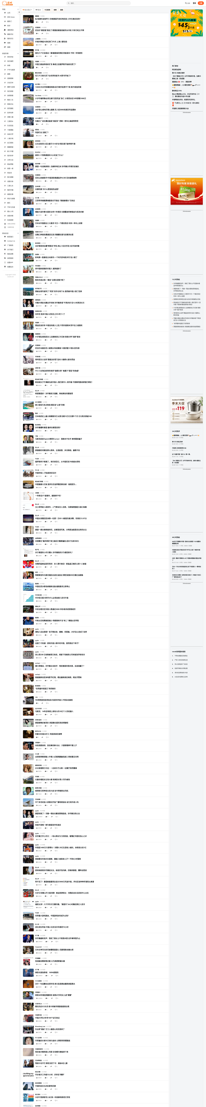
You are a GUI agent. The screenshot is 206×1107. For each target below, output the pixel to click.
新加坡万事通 (39, 379)
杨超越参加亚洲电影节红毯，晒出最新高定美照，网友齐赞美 (58, 677)
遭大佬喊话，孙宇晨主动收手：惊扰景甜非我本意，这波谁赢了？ (60, 666)
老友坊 (9, 173)
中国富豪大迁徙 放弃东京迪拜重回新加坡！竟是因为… (56, 484)
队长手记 (37, 152)
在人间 (37, 924)
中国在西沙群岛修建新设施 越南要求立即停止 (52, 586)
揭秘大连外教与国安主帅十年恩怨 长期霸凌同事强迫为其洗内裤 (59, 212)
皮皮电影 (37, 164)
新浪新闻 (37, 686)
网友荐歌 (10, 164)
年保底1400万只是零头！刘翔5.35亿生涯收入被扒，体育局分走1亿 (60, 847)
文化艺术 (10, 83)
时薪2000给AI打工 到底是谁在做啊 (48, 734)
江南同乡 (10, 121)
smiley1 (37, 663)
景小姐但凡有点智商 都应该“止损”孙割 (50, 405)
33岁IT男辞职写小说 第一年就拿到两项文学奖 (52, 1097)
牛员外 (37, 459)
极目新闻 (37, 243)
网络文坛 (10, 104)
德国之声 (37, 606)
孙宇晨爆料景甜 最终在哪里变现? (48, 427)
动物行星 (37, 368)
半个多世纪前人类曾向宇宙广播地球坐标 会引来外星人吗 (57, 802)
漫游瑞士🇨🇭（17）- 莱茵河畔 (182, 82)
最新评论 (10, 34)
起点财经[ (38, 425)
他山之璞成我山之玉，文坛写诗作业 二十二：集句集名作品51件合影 (186, 95)
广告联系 (10, 245)
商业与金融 (11, 198)
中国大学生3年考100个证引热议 (47, 1018)
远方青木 (37, 84)
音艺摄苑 (10, 108)
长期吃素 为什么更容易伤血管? (47, 189)
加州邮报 (37, 1106)
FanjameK (38, 947)
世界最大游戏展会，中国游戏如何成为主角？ (52, 915)
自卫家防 (10, 143)
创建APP (10, 262)
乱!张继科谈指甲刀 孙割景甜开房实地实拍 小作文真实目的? (57, 19)
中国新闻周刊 (39, 1049)
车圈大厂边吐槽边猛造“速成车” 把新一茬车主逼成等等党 (56, 121)
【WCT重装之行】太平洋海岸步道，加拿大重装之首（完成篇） (186, 77)
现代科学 (10, 156)
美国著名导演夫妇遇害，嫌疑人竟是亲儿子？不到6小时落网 (58, 859)
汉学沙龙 (10, 160)
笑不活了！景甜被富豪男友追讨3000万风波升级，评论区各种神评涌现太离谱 (64, 881)
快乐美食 (10, 91)
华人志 (37, 470)
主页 (8, 13)
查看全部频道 (11, 224)
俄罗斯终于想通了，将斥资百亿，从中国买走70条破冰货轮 (57, 461)
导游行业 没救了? (41, 132)
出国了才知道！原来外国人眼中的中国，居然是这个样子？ (57, 643)
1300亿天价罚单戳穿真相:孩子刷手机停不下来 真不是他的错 (58, 87)
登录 (194, 3)
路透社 (37, 584)
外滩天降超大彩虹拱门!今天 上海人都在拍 (51, 41)
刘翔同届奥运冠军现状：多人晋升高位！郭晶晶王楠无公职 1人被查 (60, 564)
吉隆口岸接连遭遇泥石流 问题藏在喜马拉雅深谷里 (54, 234)
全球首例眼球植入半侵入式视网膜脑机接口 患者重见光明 (57, 757)
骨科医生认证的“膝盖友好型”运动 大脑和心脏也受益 (55, 359)
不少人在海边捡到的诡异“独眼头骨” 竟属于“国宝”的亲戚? (57, 371)
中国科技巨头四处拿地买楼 (45, 1086)
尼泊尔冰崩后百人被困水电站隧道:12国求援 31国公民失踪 (57, 348)
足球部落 (37, 209)
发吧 (36, 572)
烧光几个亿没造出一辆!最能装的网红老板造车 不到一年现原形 (59, 53)
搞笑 (8, 74)
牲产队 (37, 550)
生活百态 (10, 125)
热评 (8, 26)
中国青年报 (38, 1015)
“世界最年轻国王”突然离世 (45, 688)
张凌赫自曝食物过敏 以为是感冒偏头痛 (50, 961)
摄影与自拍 (11, 87)
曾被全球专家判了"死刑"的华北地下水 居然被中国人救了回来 (58, 291)
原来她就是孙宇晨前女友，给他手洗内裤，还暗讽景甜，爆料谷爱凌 (61, 870)
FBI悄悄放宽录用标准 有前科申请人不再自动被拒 (54, 700)
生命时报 (37, 186)
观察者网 (37, 300)
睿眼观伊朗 (38, 765)
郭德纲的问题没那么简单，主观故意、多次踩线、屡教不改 (57, 450)
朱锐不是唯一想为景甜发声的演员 (48, 825)
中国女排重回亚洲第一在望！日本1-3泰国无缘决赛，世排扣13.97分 (61, 518)
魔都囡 (37, 16)
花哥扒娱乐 (38, 720)
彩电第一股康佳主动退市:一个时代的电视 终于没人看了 (56, 257)
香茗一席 (10, 168)
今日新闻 (47, 10)
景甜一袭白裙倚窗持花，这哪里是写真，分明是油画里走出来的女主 (61, 529)
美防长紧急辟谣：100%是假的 (46, 972)
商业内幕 (37, 1072)
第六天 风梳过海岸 (178, 73)
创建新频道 (11, 227)
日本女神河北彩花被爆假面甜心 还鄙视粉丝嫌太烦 (54, 950)
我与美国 (10, 177)
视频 (8, 43)
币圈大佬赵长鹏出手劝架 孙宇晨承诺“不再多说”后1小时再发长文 (59, 303)
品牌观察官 (38, 538)
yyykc (37, 629)
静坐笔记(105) (177, 91)
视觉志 (37, 130)
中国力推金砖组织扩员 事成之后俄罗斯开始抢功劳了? (55, 64)
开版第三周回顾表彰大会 (180, 108)
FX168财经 (38, 981)
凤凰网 (37, 61)
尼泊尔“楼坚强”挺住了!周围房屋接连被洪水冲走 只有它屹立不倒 (59, 30)
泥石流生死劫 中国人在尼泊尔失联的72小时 (51, 927)
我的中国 (10, 190)
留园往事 (10, 194)
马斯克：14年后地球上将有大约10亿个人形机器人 (54, 711)
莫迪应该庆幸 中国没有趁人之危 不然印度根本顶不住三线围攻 (58, 325)
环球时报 (37, 357)
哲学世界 (10, 113)
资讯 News (11, 17)
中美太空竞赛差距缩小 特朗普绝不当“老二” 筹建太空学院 (57, 620)
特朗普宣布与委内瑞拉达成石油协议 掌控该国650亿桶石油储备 (59, 575)
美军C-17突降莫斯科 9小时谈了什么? (49, 155)
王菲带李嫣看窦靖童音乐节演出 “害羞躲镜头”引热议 (55, 200)
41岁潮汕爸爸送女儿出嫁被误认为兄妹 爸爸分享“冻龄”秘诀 (57, 337)
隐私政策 (10, 254)
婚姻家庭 (10, 147)
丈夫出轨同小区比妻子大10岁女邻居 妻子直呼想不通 (55, 144)
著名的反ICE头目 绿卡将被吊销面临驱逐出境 (52, 1006)
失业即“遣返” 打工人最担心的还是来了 (50, 1029)
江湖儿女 (10, 186)
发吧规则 (10, 258)
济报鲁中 (37, 743)
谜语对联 (10, 216)
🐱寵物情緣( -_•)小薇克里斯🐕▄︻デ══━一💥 (186, 86)
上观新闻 (37, 39)
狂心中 (37, 391)
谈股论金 (10, 181)
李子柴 (37, 50)
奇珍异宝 (10, 57)
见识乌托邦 (38, 709)
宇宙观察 (37, 799)
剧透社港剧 (38, 788)
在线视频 (10, 220)
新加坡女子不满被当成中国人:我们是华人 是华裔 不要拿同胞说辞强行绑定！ (64, 382)
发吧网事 (10, 95)
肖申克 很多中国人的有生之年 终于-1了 (50, 314)
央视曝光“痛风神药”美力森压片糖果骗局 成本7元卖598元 (57, 541)
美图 (8, 47)
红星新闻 (37, 27)
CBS (36, 697)
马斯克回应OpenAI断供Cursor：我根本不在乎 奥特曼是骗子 (58, 439)
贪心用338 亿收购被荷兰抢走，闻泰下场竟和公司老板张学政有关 (60, 654)
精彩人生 (10, 100)
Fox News (38, 95)
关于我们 (10, 250)
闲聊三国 (10, 117)
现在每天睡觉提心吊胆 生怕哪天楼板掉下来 (51, 1052)
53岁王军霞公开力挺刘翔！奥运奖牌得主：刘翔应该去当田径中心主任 (62, 893)
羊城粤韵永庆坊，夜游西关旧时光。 (184, 100)
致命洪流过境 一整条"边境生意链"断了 (50, 280)
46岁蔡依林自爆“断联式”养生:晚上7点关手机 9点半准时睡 (57, 246)
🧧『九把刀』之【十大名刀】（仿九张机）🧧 (186, 104)
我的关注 (10, 38)
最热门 (9, 21)
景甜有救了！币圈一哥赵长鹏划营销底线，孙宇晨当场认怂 (57, 813)
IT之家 (37, 754)
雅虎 (36, 413)
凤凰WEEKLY (39, 232)
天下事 (37, 935)
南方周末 (37, 1094)
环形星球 (37, 266)
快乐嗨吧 (10, 61)
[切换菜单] (19, 12)
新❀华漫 (10, 151)
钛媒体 (37, 254)
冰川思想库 (38, 402)
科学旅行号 (38, 289)
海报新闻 (37, 334)
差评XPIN (38, 731)
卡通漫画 (10, 130)
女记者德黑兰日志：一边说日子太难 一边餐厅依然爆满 (56, 768)
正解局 (37, 493)
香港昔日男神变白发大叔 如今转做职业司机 (51, 791)
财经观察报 (38, 1083)
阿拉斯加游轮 (176, 69)
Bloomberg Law (40, 1026)
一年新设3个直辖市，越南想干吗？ (48, 495)
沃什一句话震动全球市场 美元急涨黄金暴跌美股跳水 (55, 984)
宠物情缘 (10, 78)
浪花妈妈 (37, 141)
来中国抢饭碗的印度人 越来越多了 (48, 268)
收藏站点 (10, 267)
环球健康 (37, 958)
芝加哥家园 (38, 1060)
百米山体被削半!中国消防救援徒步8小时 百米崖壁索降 (56, 178)
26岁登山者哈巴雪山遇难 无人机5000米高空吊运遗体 (55, 109)
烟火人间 (10, 211)
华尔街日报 (38, 595)
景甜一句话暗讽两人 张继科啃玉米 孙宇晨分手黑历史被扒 (57, 166)
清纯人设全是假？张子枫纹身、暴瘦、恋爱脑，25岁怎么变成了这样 (61, 632)
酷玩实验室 (38, 73)
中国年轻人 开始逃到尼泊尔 (45, 473)
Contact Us (11, 241)
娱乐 (8, 203)
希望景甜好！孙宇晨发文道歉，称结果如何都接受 (54, 393)
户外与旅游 (11, 70)
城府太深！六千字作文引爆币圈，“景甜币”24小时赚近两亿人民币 (60, 904)
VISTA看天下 (39, 118)
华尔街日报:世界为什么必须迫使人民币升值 (51, 598)
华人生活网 (38, 1038)
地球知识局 (38, 311)
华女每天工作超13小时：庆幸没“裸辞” (49, 1074)
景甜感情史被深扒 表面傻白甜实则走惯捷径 (51, 723)
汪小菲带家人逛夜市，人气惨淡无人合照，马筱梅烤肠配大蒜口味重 (61, 507)
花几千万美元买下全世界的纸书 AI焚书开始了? (53, 75)
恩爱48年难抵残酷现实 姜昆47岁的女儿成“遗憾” (53, 995)
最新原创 (11, 30)
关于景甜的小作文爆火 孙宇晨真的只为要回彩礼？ (54, 552)
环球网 (37, 777)
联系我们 (10, 237)
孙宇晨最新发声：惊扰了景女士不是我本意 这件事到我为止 (57, 938)
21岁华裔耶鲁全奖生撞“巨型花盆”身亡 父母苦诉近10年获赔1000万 (60, 98)
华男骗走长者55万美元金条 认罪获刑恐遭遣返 (52, 1040)
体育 (8, 65)
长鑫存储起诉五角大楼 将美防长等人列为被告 (52, 779)
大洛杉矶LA (38, 1004)
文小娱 (37, 198)
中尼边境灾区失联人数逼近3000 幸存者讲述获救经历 (55, 609)
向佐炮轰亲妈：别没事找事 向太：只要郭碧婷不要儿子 (56, 745)
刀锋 (36, 436)
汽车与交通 (11, 207)
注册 (200, 3)
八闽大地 (10, 138)
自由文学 (10, 134)
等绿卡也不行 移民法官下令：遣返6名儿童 (51, 1063)
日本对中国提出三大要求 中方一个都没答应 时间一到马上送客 (58, 223)
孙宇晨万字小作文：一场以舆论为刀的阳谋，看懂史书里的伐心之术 (61, 836)
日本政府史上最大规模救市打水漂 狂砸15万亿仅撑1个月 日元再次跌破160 (63, 416)
